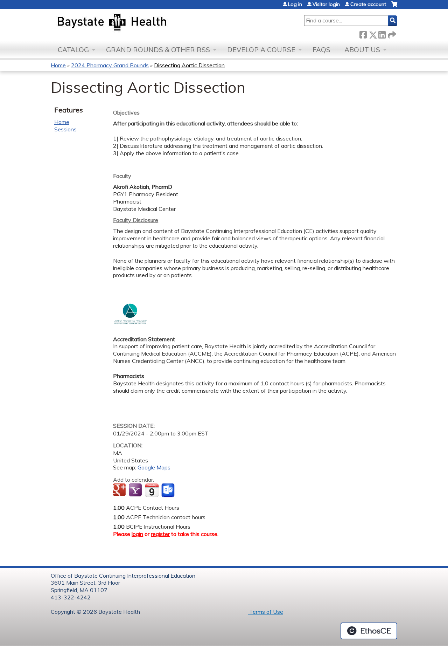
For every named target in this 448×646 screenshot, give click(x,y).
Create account (368, 4)
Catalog (73, 50)
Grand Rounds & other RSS (158, 50)
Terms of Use (265, 611)
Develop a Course (261, 50)
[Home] (145, 23)
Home (58, 65)
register (160, 533)
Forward (391, 33)
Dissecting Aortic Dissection (189, 65)
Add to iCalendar (152, 490)
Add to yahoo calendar (136, 490)
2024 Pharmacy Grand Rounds (110, 65)
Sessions (65, 129)
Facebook (362, 33)
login (137, 533)
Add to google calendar (120, 490)
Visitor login (326, 4)
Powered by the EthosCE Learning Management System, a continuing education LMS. (369, 631)
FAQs (321, 50)
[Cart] (394, 7)
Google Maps (154, 467)
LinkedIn (381, 33)
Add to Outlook (168, 490)
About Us (362, 50)
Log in (295, 4)
